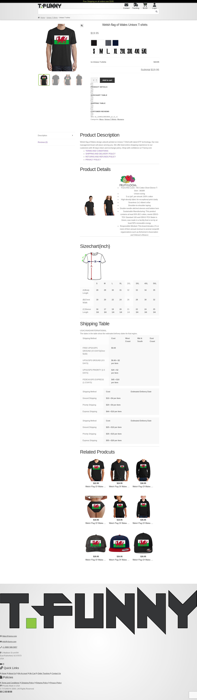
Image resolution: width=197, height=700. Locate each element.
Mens (101, 119)
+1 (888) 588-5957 (9, 647)
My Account (22, 673)
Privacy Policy (56, 683)
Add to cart (107, 80)
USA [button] (82, 331)
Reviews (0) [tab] (43, 142)
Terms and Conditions (10, 683)
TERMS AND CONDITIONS (97, 151)
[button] (82, 25)
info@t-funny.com (9, 642)
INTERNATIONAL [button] (99, 331)
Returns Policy (42, 683)
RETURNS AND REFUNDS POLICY (101, 157)
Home (43, 17)
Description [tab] (42, 135)
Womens (120, 119)
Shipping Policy (27, 683)
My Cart (32, 673)
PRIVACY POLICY (93, 160)
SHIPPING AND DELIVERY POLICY (100, 154)
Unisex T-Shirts (52, 17)
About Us (12, 673)
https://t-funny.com (9, 636)
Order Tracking (43, 673)
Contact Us (56, 673)
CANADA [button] (88, 331)
